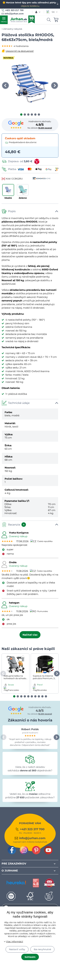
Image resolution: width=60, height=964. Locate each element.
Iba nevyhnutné (42, 949)
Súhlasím (30, 957)
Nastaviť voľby (17, 949)
